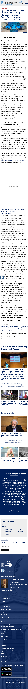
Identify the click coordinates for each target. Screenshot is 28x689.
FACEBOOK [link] (8, 529)
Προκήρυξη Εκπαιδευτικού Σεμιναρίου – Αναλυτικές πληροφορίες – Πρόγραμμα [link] (13, 211)
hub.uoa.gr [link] (20, 665)
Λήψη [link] (9, 213)
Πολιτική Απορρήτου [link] (11, 682)
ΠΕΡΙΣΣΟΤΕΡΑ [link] (14, 510)
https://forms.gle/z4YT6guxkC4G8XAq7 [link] (12, 161)
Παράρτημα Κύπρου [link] (8, 576)
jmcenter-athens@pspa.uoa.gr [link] (10, 335)
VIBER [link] (8, 535)
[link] (2, 277)
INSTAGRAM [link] (8, 532)
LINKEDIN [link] (20, 532)
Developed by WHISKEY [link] (22, 682)
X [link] (20, 529)
